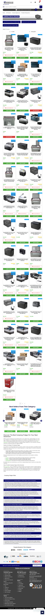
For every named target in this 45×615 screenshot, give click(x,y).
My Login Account (21, 572)
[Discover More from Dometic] (19, 550)
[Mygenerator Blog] (41, 561)
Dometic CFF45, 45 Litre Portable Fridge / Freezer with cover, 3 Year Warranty (35, 423)
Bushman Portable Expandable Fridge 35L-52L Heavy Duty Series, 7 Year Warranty (9, 423)
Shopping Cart (21, 575)
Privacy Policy (7, 600)
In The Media (20, 583)
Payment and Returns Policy (10, 598)
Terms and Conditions (9, 597)
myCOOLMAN (8, 460)
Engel (7, 458)
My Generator (6, 466)
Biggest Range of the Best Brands (24, 9)
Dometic (7, 457)
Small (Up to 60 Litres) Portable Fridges (11, 25)
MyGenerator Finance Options (10, 603)
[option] (23, 10)
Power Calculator (8, 590)
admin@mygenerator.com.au (37, 580)
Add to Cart (10, 431)
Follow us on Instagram (22, 568)
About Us (20, 582)
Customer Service (8, 572)
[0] (39, 2)
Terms (5, 595)
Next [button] (41, 421)
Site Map (20, 589)
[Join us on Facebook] (34, 561)
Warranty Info (7, 578)
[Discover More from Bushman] (13, 550)
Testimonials (20, 585)
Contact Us (7, 587)
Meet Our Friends (21, 586)
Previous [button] (4, 421)
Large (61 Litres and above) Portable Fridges (12, 21)
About (18, 580)
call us (21, 470)
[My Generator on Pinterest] (36, 561)
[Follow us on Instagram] (39, 561)
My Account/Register (22, 573)
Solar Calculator (7, 592)
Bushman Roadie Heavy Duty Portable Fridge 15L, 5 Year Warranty (22, 423)
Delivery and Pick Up (8, 576)
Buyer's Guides (7, 573)
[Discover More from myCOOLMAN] (25, 550)
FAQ (5, 585)
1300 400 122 (6, 4)
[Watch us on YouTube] (38, 561)
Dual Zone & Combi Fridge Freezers (28, 21)
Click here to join (37, 565)
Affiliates (19, 591)
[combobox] (22, 7)
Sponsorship (20, 588)
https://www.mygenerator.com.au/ (35, 581)
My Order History (21, 576)
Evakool (7, 459)
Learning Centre (7, 575)
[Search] (41, 7)
